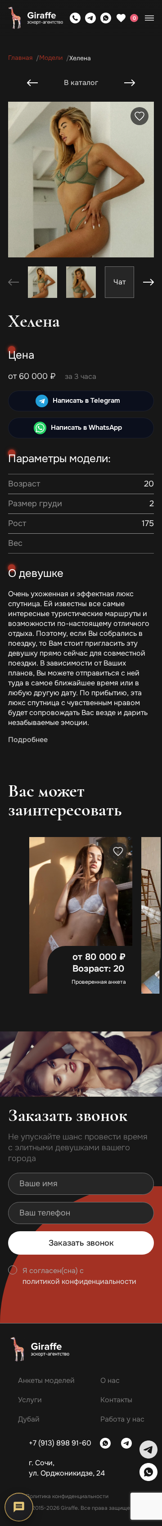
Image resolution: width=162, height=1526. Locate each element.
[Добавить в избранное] (139, 116)
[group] (119, 282)
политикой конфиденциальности (79, 1281)
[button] (148, 282)
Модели (51, 58)
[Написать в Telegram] (90, 18)
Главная (20, 58)
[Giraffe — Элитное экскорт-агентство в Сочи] (35, 18)
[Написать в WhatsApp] (105, 18)
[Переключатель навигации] (149, 18)
